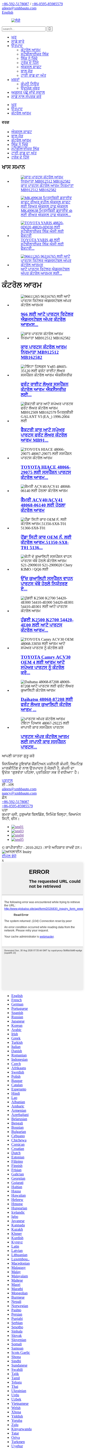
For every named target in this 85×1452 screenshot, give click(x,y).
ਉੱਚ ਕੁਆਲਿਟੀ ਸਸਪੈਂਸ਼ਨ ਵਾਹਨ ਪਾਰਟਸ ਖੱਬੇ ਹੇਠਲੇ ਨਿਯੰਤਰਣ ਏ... (47, 583)
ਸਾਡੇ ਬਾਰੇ (17, 41)
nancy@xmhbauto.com (19, 793)
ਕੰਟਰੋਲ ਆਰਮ (31, 50)
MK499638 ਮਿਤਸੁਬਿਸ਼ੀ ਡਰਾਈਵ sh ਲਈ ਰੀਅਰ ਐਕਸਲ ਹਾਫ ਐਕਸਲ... (46, 213)
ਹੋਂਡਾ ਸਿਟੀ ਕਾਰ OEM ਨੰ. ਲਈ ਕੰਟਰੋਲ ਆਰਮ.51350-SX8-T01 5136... (46, 542)
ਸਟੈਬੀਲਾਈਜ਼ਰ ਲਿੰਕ (35, 54)
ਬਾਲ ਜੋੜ (27, 71)
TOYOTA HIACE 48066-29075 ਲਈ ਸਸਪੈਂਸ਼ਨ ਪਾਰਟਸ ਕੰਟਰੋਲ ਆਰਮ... (46, 472)
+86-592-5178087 (15, 802)
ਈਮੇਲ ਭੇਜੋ (9, 856)
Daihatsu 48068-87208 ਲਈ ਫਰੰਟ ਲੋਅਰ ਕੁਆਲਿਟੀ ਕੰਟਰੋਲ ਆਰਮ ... (47, 704)
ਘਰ (14, 37)
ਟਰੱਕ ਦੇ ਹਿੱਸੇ (30, 63)
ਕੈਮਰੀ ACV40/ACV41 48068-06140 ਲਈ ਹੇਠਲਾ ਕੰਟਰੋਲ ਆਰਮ (43, 505)
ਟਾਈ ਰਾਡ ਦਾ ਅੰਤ (33, 75)
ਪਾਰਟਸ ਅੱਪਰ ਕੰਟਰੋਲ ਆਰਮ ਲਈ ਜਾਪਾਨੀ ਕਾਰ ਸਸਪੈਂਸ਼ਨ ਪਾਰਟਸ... (45, 741)
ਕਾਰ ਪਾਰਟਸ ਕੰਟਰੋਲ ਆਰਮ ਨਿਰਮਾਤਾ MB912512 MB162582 (47, 188)
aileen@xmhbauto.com (19, 789)
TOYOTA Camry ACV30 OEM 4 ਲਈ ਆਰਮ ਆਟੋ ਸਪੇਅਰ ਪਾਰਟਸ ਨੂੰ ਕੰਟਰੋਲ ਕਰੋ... (46, 665)
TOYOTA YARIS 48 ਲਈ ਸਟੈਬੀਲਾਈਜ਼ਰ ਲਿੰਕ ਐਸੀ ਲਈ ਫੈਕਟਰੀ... (42, 244)
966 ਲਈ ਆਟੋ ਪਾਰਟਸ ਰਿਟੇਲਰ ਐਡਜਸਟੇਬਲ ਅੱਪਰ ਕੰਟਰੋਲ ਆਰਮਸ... (47, 319)
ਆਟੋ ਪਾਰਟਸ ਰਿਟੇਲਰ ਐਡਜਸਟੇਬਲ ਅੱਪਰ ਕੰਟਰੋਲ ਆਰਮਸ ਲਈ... (45, 271)
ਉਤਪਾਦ (17, 46)
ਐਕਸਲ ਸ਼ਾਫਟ (31, 67)
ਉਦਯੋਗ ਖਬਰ (30, 88)
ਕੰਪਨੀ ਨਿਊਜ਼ (30, 84)
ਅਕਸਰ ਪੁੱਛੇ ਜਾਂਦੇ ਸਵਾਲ (28, 92)
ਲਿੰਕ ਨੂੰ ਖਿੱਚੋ (29, 58)
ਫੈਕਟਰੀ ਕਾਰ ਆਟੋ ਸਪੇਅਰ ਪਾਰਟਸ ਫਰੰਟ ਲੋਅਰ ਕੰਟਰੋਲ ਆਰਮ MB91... (44, 435)
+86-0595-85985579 (17, 806)
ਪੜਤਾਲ (7, 781)
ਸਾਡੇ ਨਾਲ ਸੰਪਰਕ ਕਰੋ (26, 97)
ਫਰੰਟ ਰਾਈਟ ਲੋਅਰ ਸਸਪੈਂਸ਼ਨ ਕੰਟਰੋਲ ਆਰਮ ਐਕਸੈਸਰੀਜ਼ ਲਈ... (44, 389)
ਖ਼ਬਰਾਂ (15, 80)
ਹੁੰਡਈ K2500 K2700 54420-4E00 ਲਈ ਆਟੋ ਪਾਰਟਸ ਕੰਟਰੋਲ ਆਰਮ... (47, 625)
